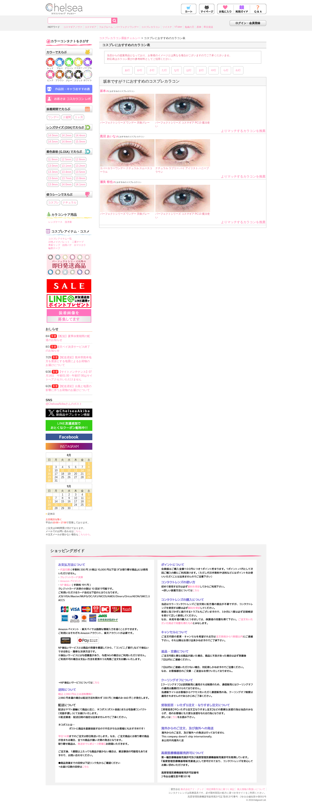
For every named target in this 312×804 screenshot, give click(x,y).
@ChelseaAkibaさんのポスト (64, 403)
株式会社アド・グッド (192, 789)
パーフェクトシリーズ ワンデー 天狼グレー (125, 122)
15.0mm (80, 141)
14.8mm (67, 141)
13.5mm (80, 172)
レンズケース (55, 222)
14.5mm (53, 141)
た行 (164, 70)
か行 (139, 70)
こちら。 (78, 531)
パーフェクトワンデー (127, 27)
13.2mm (80, 165)
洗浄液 (68, 222)
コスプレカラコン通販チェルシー (120, 38)
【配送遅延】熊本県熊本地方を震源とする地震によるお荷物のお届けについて (68, 361)
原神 (199, 27)
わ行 (238, 70)
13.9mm (53, 184)
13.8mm (80, 178)
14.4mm (80, 135)
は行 (188, 70)
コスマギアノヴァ (72, 27)
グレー (69, 80)
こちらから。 (85, 534)
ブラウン (59, 80)
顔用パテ (67, 245)
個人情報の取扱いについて (251, 789)
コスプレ (53, 202)
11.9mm (53, 159)
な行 (176, 70)
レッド (50, 68)
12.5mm (66, 159)
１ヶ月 (79, 117)
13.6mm (53, 178)
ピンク (50, 80)
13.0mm (53, 165)
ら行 (225, 70)
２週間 (67, 117)
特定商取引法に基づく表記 (221, 789)
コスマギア (90, 27)
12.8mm (80, 159)
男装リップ (54, 245)
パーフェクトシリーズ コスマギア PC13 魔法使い (182, 124)
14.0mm (53, 135)
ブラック (78, 80)
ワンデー (53, 117)
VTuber (178, 26)
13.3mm (53, 172)
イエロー (78, 68)
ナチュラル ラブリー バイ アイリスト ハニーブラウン (182, 170)
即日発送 (208, 27)
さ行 (152, 70)
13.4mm (67, 172)
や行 (213, 70)
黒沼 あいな (108, 136)
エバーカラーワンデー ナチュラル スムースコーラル (126, 170)
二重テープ (78, 242)
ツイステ (167, 27)
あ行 (127, 70)
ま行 (201, 70)
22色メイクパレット (59, 242)
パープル (87, 68)
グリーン (69, 68)
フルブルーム (106, 27)
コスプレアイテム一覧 (60, 238)
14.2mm (67, 135)
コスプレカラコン (150, 27)
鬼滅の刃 (189, 27)
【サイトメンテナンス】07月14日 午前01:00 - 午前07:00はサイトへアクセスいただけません (69, 375)
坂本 (103, 90)
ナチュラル (69, 202)
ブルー (59, 68)
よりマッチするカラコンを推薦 (243, 131)
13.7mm (67, 178)
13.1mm (67, 165)
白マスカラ (80, 245)
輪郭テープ (54, 248)
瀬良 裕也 (106, 181)
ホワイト (87, 80)
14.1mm (80, 184)
